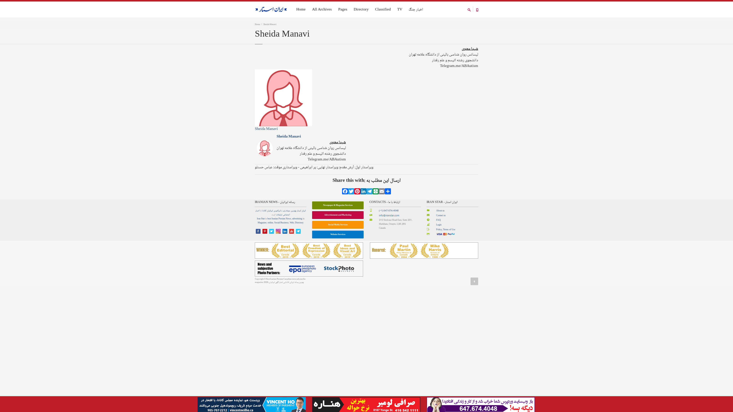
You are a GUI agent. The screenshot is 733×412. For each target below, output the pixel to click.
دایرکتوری (278, 211)
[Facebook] (345, 192)
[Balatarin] (376, 192)
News (288, 219)
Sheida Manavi (266, 129)
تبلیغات (279, 215)
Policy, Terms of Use (445, 230)
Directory (361, 9)
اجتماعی (286, 215)
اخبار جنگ (416, 9)
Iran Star (261, 219)
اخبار (257, 211)
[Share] (388, 192)
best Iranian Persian (276, 219)
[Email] (382, 192)
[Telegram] (369, 192)
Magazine (262, 223)
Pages (342, 9)
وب (284, 211)
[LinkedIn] (363, 192)
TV (399, 9)
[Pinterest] (357, 192)
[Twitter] (351, 192)
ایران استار (301, 211)
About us (440, 211)
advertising (297, 219)
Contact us (441, 216)
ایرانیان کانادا (267, 211)
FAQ (438, 220)
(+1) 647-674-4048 (389, 211)
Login (439, 225)
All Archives (322, 9)
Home (257, 24)
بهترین (293, 211)
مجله (288, 211)
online (270, 223)
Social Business (281, 223)
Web (292, 223)
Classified (383, 9)
